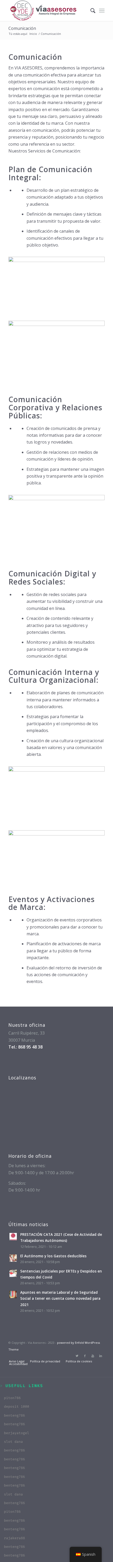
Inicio (33, 34)
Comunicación (22, 28)
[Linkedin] (101, 1356)
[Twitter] (77, 1356)
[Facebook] (85, 1356)
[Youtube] (93, 1356)
